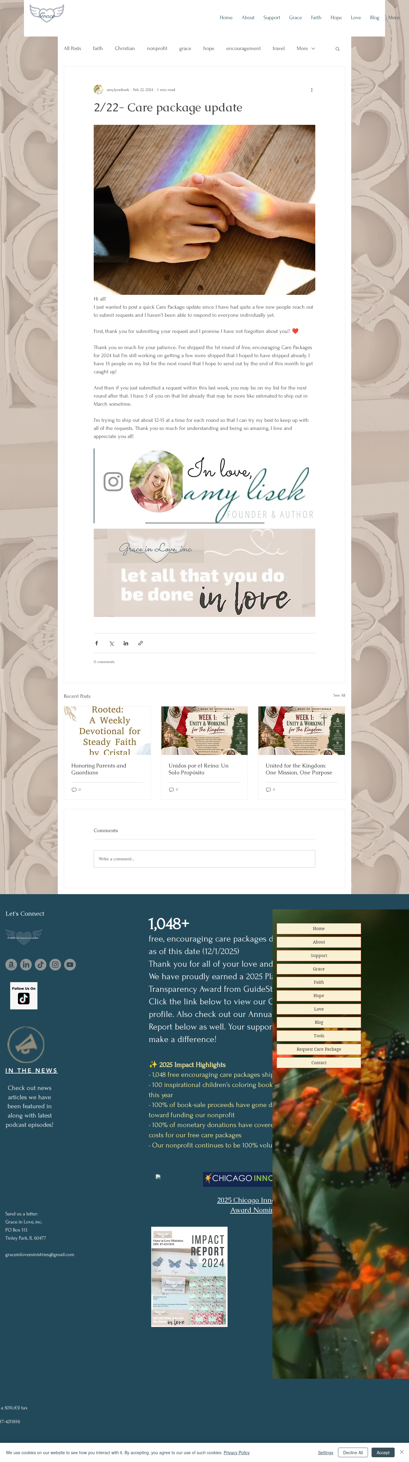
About (319, 942)
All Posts (72, 48)
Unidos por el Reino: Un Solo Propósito (198, 769)
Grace (46, 15)
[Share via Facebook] (96, 643)
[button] (337, 48)
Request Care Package (319, 1049)
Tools (319, 1035)
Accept (383, 1452)
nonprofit (157, 48)
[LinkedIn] (26, 964)
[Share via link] (140, 643)
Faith (319, 982)
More (302, 48)
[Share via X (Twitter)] (111, 643)
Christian (125, 48)
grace (185, 48)
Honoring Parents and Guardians (98, 769)
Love (319, 1009)
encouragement (243, 48)
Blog (319, 1022)
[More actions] (311, 89)
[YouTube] (70, 964)
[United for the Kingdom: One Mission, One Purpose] (301, 730)
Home (319, 928)
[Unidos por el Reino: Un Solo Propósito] (204, 730)
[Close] (401, 1452)
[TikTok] (40, 964)
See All (339, 695)
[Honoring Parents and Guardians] (107, 730)
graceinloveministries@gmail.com (39, 1254)
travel (279, 48)
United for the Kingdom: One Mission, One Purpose (299, 769)
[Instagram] (55, 964)
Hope (318, 995)
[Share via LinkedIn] (126, 643)
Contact (319, 1062)
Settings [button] (325, 1452)
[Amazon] (11, 964)
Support (319, 955)
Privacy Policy (237, 1452)
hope (208, 48)
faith (98, 48)
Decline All (353, 1452)
